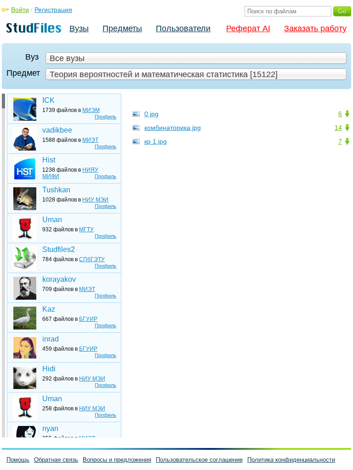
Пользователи (183, 28)
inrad (50, 339)
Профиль (105, 116)
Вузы (79, 28)
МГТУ (86, 229)
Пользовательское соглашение (199, 459)
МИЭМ (91, 110)
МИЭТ (90, 140)
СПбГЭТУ (92, 259)
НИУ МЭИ (95, 199)
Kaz (48, 309)
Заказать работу (315, 28)
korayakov (59, 279)
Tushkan (56, 190)
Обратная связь (56, 459)
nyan (50, 428)
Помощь (17, 459)
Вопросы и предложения (117, 459)
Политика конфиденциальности (291, 459)
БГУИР (88, 319)
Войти (20, 9)
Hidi (49, 369)
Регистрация (53, 9)
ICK (48, 100)
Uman (52, 220)
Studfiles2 (58, 249)
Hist (48, 160)
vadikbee (57, 130)
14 (338, 127)
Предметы (122, 28)
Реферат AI (248, 28)
